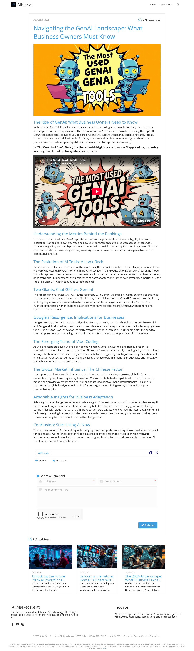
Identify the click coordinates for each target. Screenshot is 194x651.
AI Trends (43, 453)
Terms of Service (141, 636)
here (104, 648)
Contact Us (128, 636)
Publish (149, 525)
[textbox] (24, 5)
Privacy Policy (155, 636)
